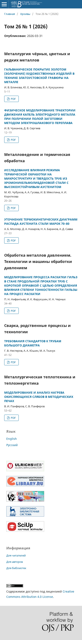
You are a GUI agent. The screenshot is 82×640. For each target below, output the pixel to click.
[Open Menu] (4, 4)
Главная (9, 14)
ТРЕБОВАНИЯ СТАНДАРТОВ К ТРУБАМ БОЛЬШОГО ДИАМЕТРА (32, 343)
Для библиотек (16, 568)
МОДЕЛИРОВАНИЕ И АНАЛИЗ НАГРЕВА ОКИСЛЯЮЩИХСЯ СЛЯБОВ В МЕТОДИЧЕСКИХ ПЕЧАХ (38, 397)
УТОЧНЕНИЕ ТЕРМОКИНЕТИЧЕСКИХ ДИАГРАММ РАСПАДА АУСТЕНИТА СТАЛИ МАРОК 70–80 (40, 221)
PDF (13, 99)
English (11, 439)
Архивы (25, 14)
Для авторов (14, 562)
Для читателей (16, 555)
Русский (12, 445)
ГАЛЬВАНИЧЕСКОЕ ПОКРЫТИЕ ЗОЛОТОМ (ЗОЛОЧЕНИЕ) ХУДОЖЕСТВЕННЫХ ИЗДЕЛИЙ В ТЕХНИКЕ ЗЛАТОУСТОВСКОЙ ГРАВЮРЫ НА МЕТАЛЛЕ (39, 75)
